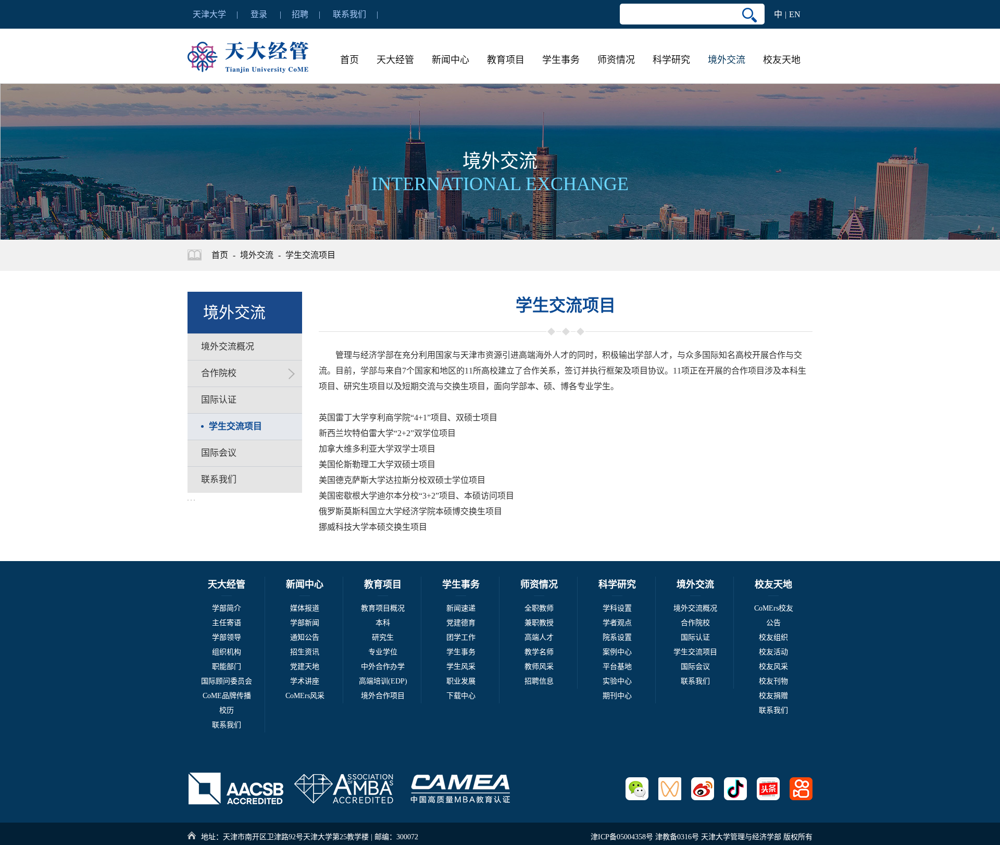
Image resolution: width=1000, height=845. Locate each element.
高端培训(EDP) (383, 681)
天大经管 (395, 60)
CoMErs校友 (773, 608)
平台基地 (617, 666)
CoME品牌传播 (227, 696)
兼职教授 (539, 623)
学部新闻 (304, 623)
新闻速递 (461, 608)
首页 (349, 60)
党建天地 (304, 666)
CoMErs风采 (304, 696)
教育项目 (505, 60)
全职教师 (539, 608)
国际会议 (695, 666)
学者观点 (617, 623)
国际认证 (695, 637)
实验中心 (617, 681)
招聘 (300, 14)
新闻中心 (450, 60)
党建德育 (461, 623)
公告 (773, 623)
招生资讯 (304, 652)
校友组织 (773, 637)
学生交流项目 (310, 255)
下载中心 (461, 696)
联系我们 (349, 14)
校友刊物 (773, 681)
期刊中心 (617, 696)
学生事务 (561, 60)
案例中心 (617, 652)
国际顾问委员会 (226, 681)
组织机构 (226, 652)
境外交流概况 (695, 608)
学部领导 (226, 637)
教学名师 (539, 652)
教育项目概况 (383, 608)
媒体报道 (304, 608)
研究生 (383, 637)
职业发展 (461, 681)
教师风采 (539, 666)
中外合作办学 (383, 666)
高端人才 (539, 637)
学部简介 (226, 608)
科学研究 (671, 60)
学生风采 (461, 666)
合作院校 (695, 623)
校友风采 (773, 666)
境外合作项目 (383, 696)
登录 (259, 14)
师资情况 (616, 60)
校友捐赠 (773, 696)
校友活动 (773, 652)
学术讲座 (304, 681)
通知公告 (304, 637)
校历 (226, 710)
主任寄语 (226, 623)
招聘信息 (539, 681)
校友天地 (782, 60)
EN (795, 14)
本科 (383, 623)
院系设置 (617, 637)
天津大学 (209, 14)
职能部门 (226, 666)
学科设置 (617, 608)
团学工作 (461, 637)
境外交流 (726, 60)
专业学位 (382, 652)
